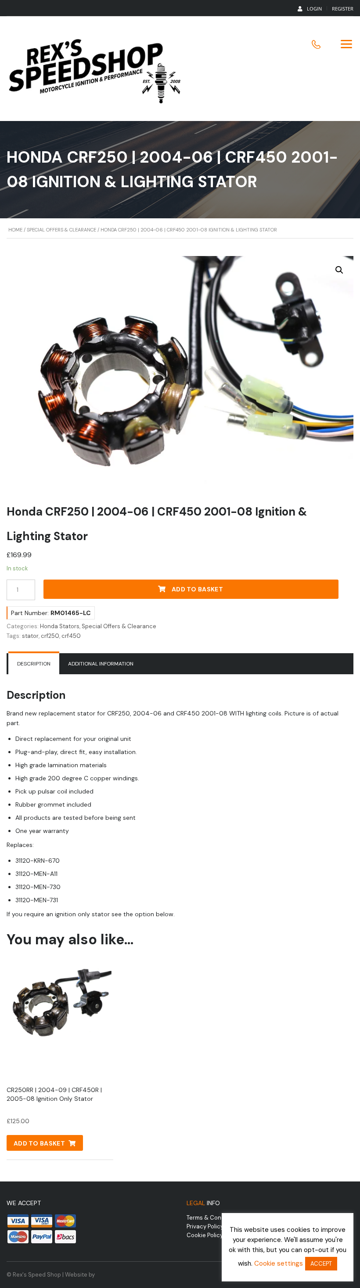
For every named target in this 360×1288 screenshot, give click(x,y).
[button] (339, 270)
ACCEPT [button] (321, 1263)
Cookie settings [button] (278, 1263)
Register (342, 8)
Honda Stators (59, 626)
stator (30, 636)
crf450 (71, 636)
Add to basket (197, 589)
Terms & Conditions (213, 1217)
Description (33, 663)
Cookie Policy (205, 1235)
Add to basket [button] (39, 1143)
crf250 (50, 636)
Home (15, 230)
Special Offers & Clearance (61, 230)
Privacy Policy (205, 1226)
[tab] (33, 663)
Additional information (100, 663)
